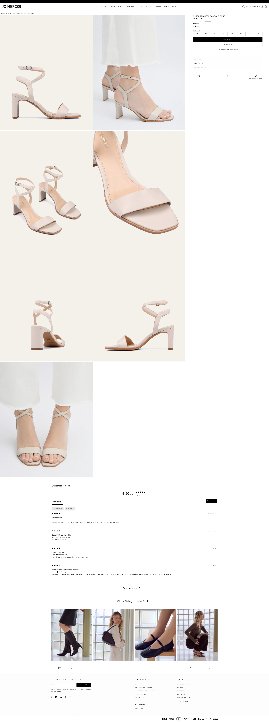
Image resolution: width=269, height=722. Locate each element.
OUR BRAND (182, 680)
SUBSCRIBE (84, 685)
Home (3, 13)
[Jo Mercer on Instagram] (56, 697)
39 (232, 34)
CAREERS (180, 691)
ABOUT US (181, 694)
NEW (113, 6)
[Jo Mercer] (11, 6)
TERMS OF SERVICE (184, 701)
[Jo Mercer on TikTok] (70, 697)
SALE (174, 6)
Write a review (211, 501)
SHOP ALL (105, 6)
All (8, 13)
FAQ (136, 701)
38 (223, 34)
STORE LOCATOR (183, 684)
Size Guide (196, 30)
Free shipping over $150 (199, 78)
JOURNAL (180, 687)
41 (249, 34)
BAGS (166, 6)
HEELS (148, 6)
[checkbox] (70, 508)
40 (241, 34)
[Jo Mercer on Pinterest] (65, 697)
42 (258, 34)
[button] (227, 59)
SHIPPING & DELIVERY (143, 687)
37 (214, 34)
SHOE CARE (139, 708)
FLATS (140, 6)
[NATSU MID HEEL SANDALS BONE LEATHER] (46, 72)
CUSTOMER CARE (142, 680)
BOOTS (121, 6)
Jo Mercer (58, 719)
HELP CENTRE (140, 705)
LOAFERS (157, 6)
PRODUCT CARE (141, 694)
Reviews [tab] (57, 502)
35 (197, 34)
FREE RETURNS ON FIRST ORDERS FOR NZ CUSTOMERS (134, 1)
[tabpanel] (134, 543)
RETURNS (138, 684)
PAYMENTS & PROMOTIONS (145, 691)
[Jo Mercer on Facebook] (52, 697)
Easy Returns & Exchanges (255, 78)
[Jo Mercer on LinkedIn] (61, 697)
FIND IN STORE (228, 44)
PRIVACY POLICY (183, 698)
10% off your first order (227, 77)
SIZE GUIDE (139, 698)
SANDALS (130, 6)
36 (206, 34)
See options (208, 21)
